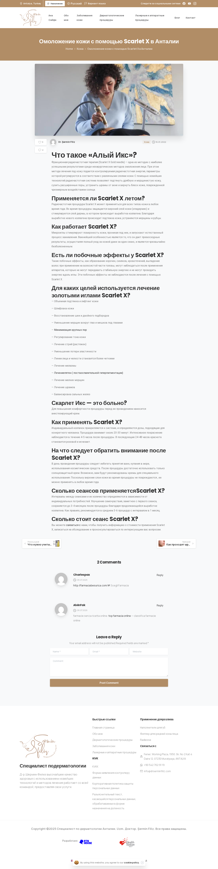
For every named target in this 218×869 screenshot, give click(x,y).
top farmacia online (120, 616)
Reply (160, 575)
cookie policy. (131, 862)
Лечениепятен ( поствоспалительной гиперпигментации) (88, 372)
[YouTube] (189, 3)
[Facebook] (184, 3)
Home (69, 49)
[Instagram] (195, 3)
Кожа (80, 49)
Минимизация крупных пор (70, 329)
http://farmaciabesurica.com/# (91, 585)
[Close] (142, 862)
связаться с (73, 525)
